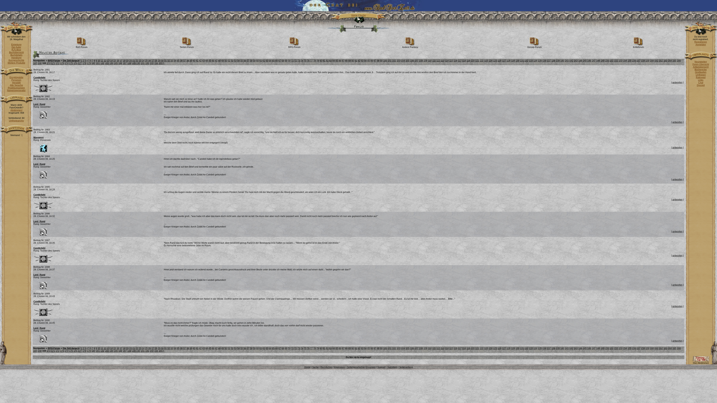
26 (149, 60)
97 (375, 60)
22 (137, 60)
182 (102, 63)
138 (553, 60)
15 (114, 60)
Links (700, 80)
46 (213, 60)
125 (495, 60)
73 (298, 60)
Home (354, 15)
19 (127, 60)
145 (585, 60)
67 (279, 60)
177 (80, 63)
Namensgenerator (16, 90)
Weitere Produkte (16, 63)
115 (451, 60)
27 (152, 60)
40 (194, 60)
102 (394, 60)
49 (222, 60)
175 (71, 63)
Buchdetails (16, 55)
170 (49, 63)
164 (670, 60)
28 (156, 60)
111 (434, 60)
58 (251, 60)
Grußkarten (700, 72)
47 (216, 60)
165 (674, 60)
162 (661, 60)
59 (254, 60)
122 (482, 60)
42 (200, 60)
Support (381, 367)
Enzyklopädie (16, 77)
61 (260, 60)
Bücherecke (701, 69)
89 (349, 60)
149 (603, 60)
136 (544, 60)
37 (184, 60)
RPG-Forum (294, 47)
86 (340, 60)
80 (321, 60)
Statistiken (392, 367)
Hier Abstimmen (701, 363)
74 (302, 60)
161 (656, 60)
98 (378, 60)
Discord (701, 85)
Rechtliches (326, 367)
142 (571, 60)
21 (133, 60)
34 (175, 60)
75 (305, 60)
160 (652, 60)
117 (460, 60)
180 (93, 63)
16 (118, 60)
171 (53, 63)
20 (130, 60)
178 (84, 63)
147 (594, 60)
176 (75, 63)
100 (385, 60)
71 (292, 60)
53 (235, 60)
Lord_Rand (39, 104)
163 (665, 60)
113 (442, 60)
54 (238, 60)
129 (513, 60)
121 (477, 60)
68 (283, 60)
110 (430, 60)
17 (121, 60)
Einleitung (16, 44)
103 (399, 60)
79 (317, 60)
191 (143, 63)
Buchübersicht (16, 52)
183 (107, 63)
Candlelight (39, 77)
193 (152, 63)
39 (191, 60)
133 (531, 60)
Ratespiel (701, 77)
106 (412, 60)
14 (111, 60)
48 (219, 60)
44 (206, 60)
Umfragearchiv (16, 120)
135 (540, 60)
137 (549, 60)
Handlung (16, 57)
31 (165, 60)
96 (371, 60)
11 (102, 60)
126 (500, 60)
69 (286, 60)
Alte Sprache (16, 85)
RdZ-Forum (81, 47)
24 (143, 60)
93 (362, 60)
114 (447, 60)
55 (241, 60)
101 (390, 60)
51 (229, 60)
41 (197, 60)
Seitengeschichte (355, 367)
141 (567, 60)
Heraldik (16, 82)
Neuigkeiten (701, 61)
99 (381, 60)
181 (98, 63)
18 (124, 60)
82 (327, 60)
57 (248, 60)
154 (625, 60)
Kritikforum (638, 47)
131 (522, 60)
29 (159, 60)
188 (129, 63)
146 (589, 60)
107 (416, 60)
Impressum (339, 367)
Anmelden (701, 44)
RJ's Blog (16, 50)
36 (181, 60)
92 (359, 60)
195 (161, 63)
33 (171, 60)
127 (504, 60)
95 (368, 60)
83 (330, 60)
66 (276, 60)
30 (162, 60)
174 (67, 63)
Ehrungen (371, 367)
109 (425, 60)
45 (210, 60)
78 (314, 60)
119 (468, 60)
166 (679, 60)
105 (407, 60)
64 (270, 60)
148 (598, 60)
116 (455, 60)
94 (365, 60)
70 (289, 60)
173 (62, 63)
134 (535, 60)
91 (356, 60)
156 (634, 60)
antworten (677, 82)
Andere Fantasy (410, 47)
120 (473, 60)
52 (232, 60)
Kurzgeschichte (16, 60)
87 (343, 60)
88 (346, 60)
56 (244, 60)
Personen (16, 80)
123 (486, 60)
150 (607, 60)
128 (508, 60)
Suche (362, 15)
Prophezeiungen (16, 88)
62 (264, 60)
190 (138, 63)
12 (105, 60)
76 (308, 60)
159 (647, 60)
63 (267, 60)
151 (612, 60)
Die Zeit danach (71, 60)
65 (273, 60)
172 (58, 63)
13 (108, 60)
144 (580, 60)
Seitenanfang (406, 367)
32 (168, 60)
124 (491, 60)
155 (629, 60)
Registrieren (700, 42)
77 (311, 60)
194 (156, 63)
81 (324, 60)
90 (352, 60)
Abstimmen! (16, 110)
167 (35, 63)
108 (421, 60)
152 (616, 60)
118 (464, 60)
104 (403, 60)
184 (111, 63)
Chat (700, 82)
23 (140, 60)
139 (558, 60)
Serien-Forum (187, 47)
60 (257, 60)
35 (178, 60)
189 (134, 63)
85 (337, 60)
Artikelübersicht (701, 67)
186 (120, 63)
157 (638, 60)
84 (333, 60)
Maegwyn (38, 137)
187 (125, 63)
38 (187, 60)
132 (526, 60)
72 (295, 60)
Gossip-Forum (534, 47)
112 (438, 60)
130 (517, 60)
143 (576, 60)
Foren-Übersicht (701, 64)
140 (562, 60)
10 (99, 60)
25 (146, 60)
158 (643, 60)
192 (147, 63)
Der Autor (16, 47)
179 (89, 63)
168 (40, 63)
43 (203, 60)
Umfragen (701, 75)
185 (116, 63)
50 (225, 60)
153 (621, 60)
